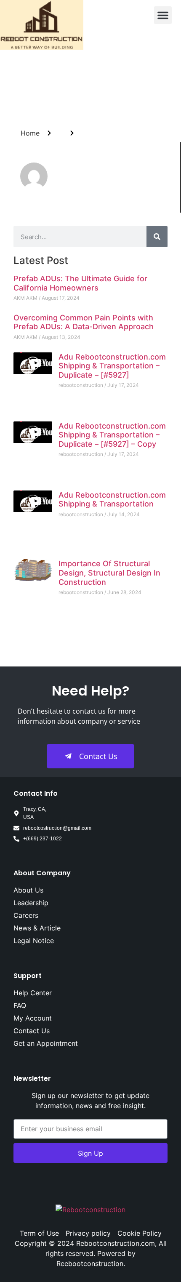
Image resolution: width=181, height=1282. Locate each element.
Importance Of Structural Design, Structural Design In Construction (109, 572)
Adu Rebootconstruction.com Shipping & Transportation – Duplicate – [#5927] (112, 365)
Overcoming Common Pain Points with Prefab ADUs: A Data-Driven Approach (83, 322)
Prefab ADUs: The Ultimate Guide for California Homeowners (80, 283)
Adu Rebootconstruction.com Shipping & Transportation (112, 499)
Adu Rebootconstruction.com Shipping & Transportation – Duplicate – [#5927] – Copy (112, 434)
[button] (163, 15)
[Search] (157, 236)
